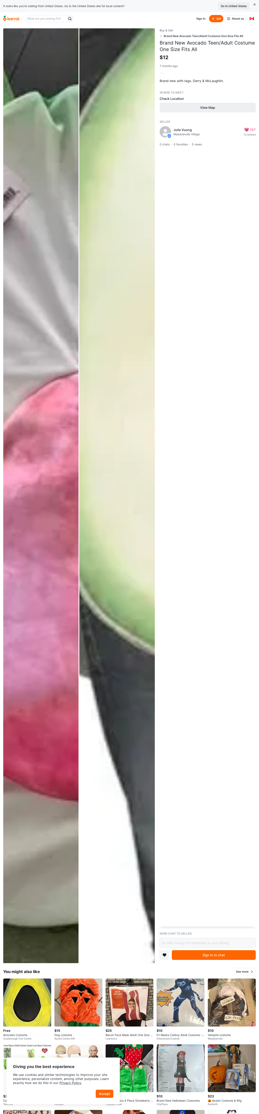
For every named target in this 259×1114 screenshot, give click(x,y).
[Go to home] (11, 19)
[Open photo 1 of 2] (41, 495)
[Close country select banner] (254, 4)
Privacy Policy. (70, 1083)
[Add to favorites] (164, 955)
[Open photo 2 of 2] (117, 495)
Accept (104, 1094)
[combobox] (46, 18)
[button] (245, 971)
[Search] (70, 18)
